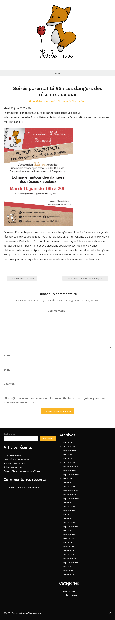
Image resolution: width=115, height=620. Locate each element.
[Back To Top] (110, 613)
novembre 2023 (70, 494)
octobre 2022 (69, 510)
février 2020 (69, 550)
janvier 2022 (69, 522)
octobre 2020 (69, 534)
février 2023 (69, 502)
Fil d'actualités (70, 595)
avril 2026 (67, 442)
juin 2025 (67, 454)
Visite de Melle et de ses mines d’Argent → (85, 278)
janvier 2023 (69, 506)
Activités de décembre (14, 463)
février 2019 (68, 574)
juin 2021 (67, 530)
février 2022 (68, 518)
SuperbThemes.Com (31, 613)
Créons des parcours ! (14, 467)
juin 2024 (67, 478)
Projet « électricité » (29, 487)
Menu (57, 73)
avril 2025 (67, 458)
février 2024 (68, 482)
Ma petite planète (12, 455)
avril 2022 (67, 514)
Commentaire (57, 310)
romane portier (50, 101)
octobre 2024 (69, 470)
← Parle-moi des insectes (22, 278)
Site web (9, 383)
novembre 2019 (70, 558)
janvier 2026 (69, 446)
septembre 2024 (71, 474)
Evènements (65, 101)
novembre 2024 (70, 466)
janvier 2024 (69, 486)
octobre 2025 (69, 450)
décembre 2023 (70, 490)
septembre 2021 (70, 526)
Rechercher (9, 434)
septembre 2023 (71, 498)
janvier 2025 (69, 462)
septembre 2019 (70, 562)
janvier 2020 (69, 554)
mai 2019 (67, 566)
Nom (8, 355)
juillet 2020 (68, 538)
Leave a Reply (79, 101)
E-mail (9, 369)
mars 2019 (68, 570)
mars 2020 (68, 546)
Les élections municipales (16, 459)
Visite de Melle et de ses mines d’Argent (22, 471)
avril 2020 (68, 542)
